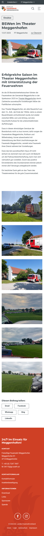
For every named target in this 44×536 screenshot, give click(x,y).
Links (4, 497)
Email (7, 406)
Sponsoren (6, 501)
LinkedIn (8, 418)
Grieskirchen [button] (11, 2)
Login (15, 528)
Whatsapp (9, 412)
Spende (5, 504)
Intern (9, 528)
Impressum (33, 528)
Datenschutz (23, 528)
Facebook (22, 406)
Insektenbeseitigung (10, 483)
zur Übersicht (36, 33)
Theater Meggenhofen (27, 98)
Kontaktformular (8, 479)
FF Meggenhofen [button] (27, 2)
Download (6, 493)
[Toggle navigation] (39, 8)
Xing (23, 412)
